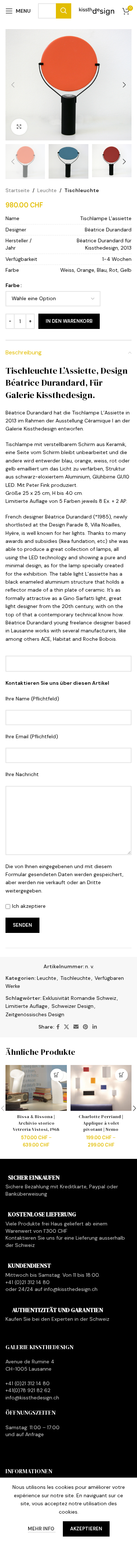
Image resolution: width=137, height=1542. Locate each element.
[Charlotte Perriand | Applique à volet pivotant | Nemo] (101, 1088)
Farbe (12, 285)
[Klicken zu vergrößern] (19, 127)
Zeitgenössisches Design (34, 1014)
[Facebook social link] (58, 1027)
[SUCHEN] (63, 11)
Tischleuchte (81, 190)
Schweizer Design (73, 1006)
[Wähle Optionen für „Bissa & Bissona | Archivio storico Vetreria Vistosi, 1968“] (56, 1075)
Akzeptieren (86, 1529)
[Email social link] (76, 1027)
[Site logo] (97, 10)
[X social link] (66, 1027)
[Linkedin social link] (94, 1027)
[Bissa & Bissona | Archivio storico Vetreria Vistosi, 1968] (36, 1088)
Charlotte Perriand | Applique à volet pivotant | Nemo (101, 1122)
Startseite (17, 190)
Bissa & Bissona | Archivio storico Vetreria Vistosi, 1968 (36, 1122)
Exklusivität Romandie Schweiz (79, 998)
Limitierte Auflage (26, 1006)
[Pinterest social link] (85, 1027)
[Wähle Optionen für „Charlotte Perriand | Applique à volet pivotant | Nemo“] (121, 1075)
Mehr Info (42, 1529)
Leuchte (47, 190)
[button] (12, 85)
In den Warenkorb (69, 321)
